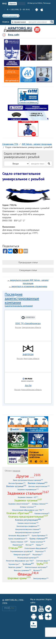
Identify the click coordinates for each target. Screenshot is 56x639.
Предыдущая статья (28, 262)
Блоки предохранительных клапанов (28, 480)
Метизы (30, 545)
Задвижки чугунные (28, 500)
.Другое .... (28, 476)
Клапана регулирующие (28, 519)
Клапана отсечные (42, 513)
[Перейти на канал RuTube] (33, 624)
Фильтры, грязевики (22, 570)
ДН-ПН (28, 385)
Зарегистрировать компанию (18, 305)
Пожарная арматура (22, 554)
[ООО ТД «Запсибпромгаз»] (28, 317)
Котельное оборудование (19, 535)
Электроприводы (41, 578)
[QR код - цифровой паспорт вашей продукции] (38, 456)
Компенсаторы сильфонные (28, 526)
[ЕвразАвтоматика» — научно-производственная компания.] (18, 456)
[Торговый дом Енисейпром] (28, 423)
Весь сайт (13, 34)
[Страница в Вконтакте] (33, 608)
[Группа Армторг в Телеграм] (48, 608)
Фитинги (37, 570)
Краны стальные (39, 538)
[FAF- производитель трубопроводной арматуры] (28, 96)
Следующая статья (28, 270)
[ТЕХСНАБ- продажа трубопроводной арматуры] (28, 112)
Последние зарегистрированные (22, 296)
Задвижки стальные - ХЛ (28, 497)
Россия (18, 327)
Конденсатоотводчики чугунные (28, 532)
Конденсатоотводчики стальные (28, 529)
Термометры (14, 564)
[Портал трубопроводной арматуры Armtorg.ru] (18, 29)
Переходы (40, 551)
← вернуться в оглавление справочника (28, 286)
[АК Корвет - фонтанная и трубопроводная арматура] (28, 74)
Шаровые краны (19, 578)
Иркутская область (31, 358)
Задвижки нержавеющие (28, 489)
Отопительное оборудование (36, 548)
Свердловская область (31, 327)
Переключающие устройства (21, 551)
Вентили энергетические (39, 486)
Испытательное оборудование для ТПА (28, 510)
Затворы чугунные (28, 507)
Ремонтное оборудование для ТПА (20, 561)
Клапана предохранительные (28, 516)
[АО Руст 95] (18, 440)
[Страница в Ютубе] (41, 608)
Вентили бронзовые (17, 483)
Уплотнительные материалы (36, 567)
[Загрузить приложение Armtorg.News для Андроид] (33, 616)
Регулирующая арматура (28, 557)
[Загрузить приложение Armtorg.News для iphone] (41, 616)
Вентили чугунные (16, 486)
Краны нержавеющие (17, 538)
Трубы (42, 564)
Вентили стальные (37, 483)
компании (13, 302)
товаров (16, 470)
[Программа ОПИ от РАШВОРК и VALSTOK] (28, 128)
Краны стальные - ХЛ (19, 542)
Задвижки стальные (28, 493)
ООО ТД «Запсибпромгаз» (28, 323)
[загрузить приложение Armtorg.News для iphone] (42, 9)
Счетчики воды (43, 561)
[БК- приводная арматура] (12, 74)
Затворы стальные (40, 504)
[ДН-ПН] (28, 379)
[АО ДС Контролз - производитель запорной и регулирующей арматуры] (28, 53)
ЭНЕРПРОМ (28, 354)
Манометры (18, 545)
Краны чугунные (37, 542)
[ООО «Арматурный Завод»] (12, 52)
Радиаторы (38, 554)
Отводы (15, 548)
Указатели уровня (15, 567)
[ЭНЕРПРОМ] (28, 348)
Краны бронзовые (40, 535)
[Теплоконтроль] (44, 74)
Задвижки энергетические (19, 504)
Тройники (28, 563)
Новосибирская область (31, 389)
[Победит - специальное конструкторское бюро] (44, 53)
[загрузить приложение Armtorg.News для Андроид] (36, 9)
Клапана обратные (19, 513)
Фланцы (28, 574)
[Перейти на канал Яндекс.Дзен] (48, 616)
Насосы (40, 545)
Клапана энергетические (28, 523)
